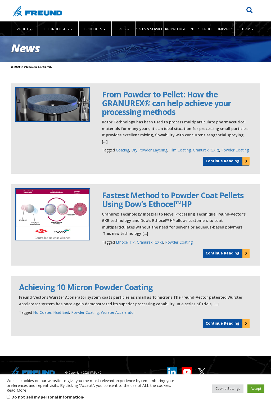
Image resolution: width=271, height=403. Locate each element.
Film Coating (180, 150)
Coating (122, 150)
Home (16, 67)
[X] (201, 370)
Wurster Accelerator (118, 312)
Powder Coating (235, 150)
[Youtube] (187, 370)
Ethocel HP (125, 242)
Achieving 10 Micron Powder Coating (86, 287)
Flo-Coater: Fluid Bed (51, 312)
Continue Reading (223, 160)
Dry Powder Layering (149, 150)
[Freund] (37, 10)
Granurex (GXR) (206, 150)
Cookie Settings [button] (227, 388)
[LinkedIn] (172, 370)
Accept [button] (256, 388)
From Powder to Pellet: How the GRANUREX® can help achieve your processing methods (166, 103)
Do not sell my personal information (47, 397)
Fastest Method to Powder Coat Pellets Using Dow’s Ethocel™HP (173, 199)
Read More (16, 390)
